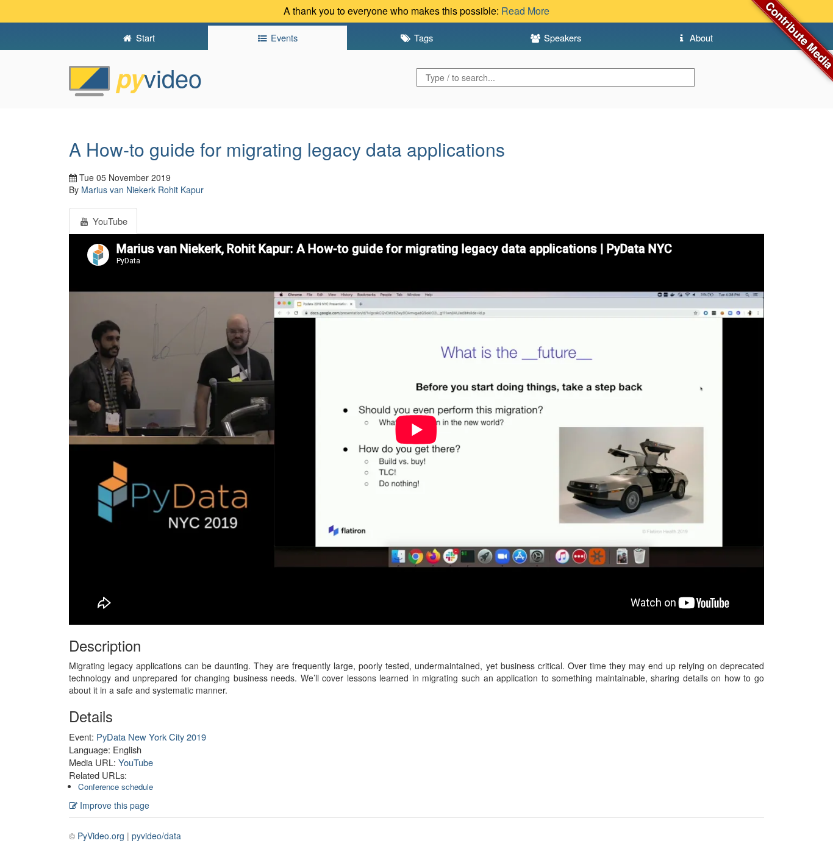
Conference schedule (115, 786)
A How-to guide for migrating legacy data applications (287, 149)
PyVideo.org (100, 836)
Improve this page (113, 805)
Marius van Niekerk (118, 189)
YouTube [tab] (108, 221)
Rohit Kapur (181, 189)
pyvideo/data (156, 836)
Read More (525, 11)
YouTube (135, 762)
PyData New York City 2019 (151, 736)
